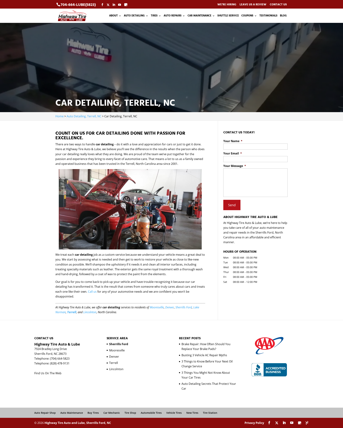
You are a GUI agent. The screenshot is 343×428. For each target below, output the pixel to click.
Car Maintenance (199, 15)
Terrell (71, 312)
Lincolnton (89, 312)
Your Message (234, 166)
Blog (283, 15)
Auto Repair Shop (45, 412)
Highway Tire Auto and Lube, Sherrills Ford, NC (77, 423)
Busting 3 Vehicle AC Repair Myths (204, 355)
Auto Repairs (173, 15)
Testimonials (268, 15)
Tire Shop (130, 412)
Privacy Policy (254, 423)
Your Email (232, 153)
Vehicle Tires (174, 412)
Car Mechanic (111, 412)
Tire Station (210, 412)
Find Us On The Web (47, 373)
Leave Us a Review (253, 4)
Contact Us (278, 4)
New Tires (192, 412)
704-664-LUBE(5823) (78, 4)
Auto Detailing (134, 15)
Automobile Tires (151, 412)
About (113, 15)
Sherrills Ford (183, 307)
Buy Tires (93, 412)
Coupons (247, 15)
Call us (92, 292)
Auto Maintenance (71, 412)
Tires (154, 15)
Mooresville (157, 307)
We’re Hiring (226, 4)
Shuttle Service (228, 15)
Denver (169, 307)
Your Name (232, 141)
